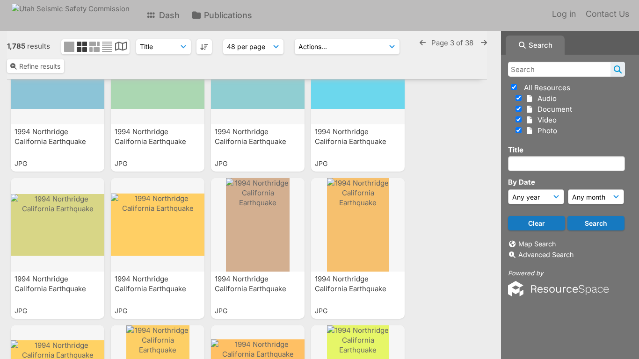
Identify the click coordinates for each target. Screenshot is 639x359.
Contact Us (607, 14)
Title (515, 149)
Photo (545, 130)
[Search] (617, 69)
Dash (168, 15)
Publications (227, 15)
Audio (545, 98)
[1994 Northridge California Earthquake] (57, 225)
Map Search (537, 244)
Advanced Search (546, 254)
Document (553, 109)
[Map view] (121, 47)
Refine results (39, 66)
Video (545, 119)
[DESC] (204, 46)
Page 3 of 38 (453, 42)
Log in (564, 14)
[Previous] (423, 42)
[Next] (484, 42)
